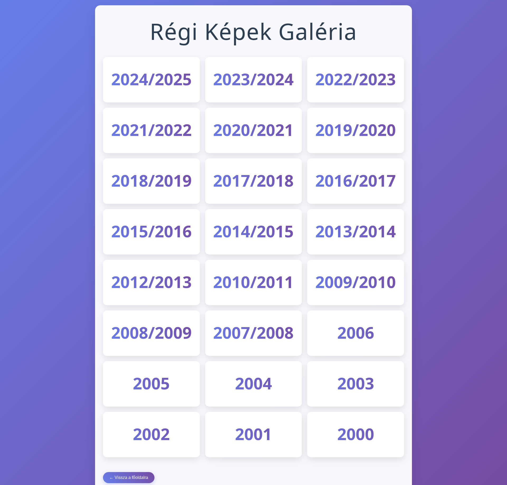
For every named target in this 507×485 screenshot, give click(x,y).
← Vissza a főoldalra (128, 477)
